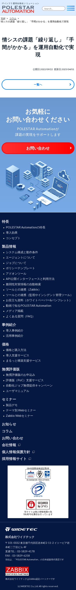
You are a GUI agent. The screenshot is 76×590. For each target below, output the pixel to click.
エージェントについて (20, 257)
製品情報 (9, 246)
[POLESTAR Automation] (18, 8)
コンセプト (13, 238)
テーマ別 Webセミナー (21, 410)
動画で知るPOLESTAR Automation (28, 305)
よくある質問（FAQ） (20, 316)
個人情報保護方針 (16, 452)
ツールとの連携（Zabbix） (23, 289)
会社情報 (9, 445)
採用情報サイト (14, 458)
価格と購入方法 (16, 350)
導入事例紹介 (14, 330)
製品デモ (12, 405)
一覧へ (38, 84)
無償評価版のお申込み (20, 374)
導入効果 (12, 232)
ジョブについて (16, 263)
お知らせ (9, 424)
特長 (5, 221)
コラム (7, 431)
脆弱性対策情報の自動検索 (23, 284)
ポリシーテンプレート (20, 268)
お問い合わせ (38, 148)
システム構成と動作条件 (22, 252)
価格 (5, 344)
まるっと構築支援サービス (23, 360)
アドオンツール (16, 273)
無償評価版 (11, 369)
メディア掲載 (14, 310)
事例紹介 (9, 324)
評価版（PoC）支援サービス (25, 380)
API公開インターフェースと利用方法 (30, 278)
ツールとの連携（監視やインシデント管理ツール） (39, 295)
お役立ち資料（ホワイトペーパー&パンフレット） (39, 300)
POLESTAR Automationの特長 (25, 227)
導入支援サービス (17, 355)
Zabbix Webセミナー (19, 415)
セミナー (9, 399)
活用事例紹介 (14, 335)
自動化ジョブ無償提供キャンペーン (29, 385)
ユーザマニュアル (17, 390)
